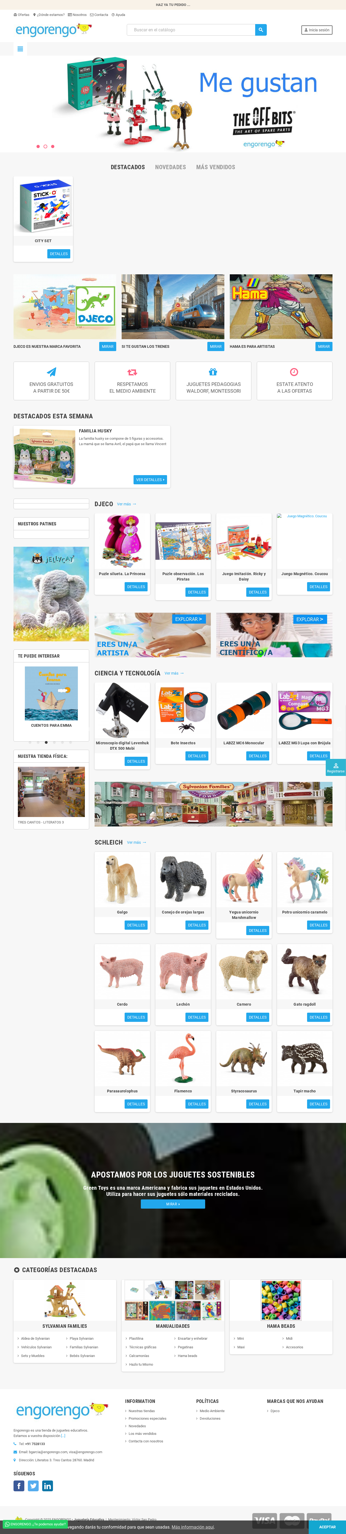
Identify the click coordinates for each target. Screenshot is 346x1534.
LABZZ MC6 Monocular (244, 743)
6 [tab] (71, 742)
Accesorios (294, 1347)
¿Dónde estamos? (49, 15)
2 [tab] (39, 742)
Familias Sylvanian (84, 1347)
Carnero (244, 1004)
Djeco (275, 1411)
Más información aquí (193, 1527)
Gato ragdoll (305, 1004)
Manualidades (173, 1326)
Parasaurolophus (122, 1091)
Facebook (19, 1485)
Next (339, 560)
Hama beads (187, 1356)
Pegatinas (185, 1347)
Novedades (137, 1426)
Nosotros (79, 15)
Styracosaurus (244, 1091)
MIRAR (172, 1204)
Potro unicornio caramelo (305, 912)
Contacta (101, 15)
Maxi (241, 1347)
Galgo (122, 912)
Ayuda (118, 15)
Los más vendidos (143, 1434)
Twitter (33, 1485)
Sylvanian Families (64, 1326)
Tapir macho (305, 1091)
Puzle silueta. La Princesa (122, 574)
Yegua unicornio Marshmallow (243, 915)
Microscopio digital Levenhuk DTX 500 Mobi (122, 746)
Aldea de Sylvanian (35, 1338)
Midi (289, 1338)
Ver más (126, 504)
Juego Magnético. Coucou (304, 574)
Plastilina (136, 1338)
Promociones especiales (148, 1418)
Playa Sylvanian (82, 1338)
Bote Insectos (183, 743)
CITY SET (43, 241)
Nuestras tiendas (142, 1411)
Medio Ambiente (212, 1411)
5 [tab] (63, 742)
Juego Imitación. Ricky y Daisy (244, 576)
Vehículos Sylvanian (36, 1347)
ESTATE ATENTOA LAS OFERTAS (295, 387)
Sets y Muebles (33, 1356)
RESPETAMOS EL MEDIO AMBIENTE (132, 387)
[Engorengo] (53, 30)
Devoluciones (210, 1418)
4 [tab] (55, 742)
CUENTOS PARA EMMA (45, 725)
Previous (88, 560)
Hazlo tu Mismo (141, 1364)
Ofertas (21, 15)
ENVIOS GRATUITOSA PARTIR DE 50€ (51, 387)
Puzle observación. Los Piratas (183, 576)
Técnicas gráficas (143, 1347)
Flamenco (183, 1091)
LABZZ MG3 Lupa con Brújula (305, 743)
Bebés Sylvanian (82, 1356)
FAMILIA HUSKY (95, 430)
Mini (240, 1338)
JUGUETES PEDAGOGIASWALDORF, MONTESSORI (214, 387)
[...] (63, 1436)
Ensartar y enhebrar (192, 1338)
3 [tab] (47, 742)
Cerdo (122, 1004)
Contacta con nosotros (146, 1441)
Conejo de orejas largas (183, 912)
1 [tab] (31, 742)
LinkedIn (47, 1485)
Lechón (183, 1004)
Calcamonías (139, 1356)
